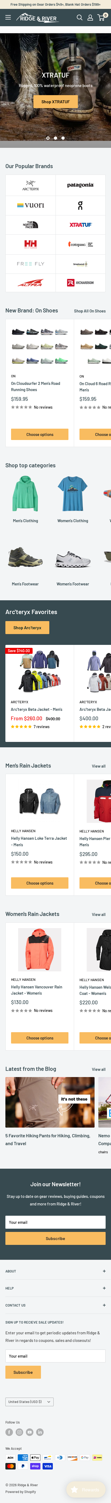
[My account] (90, 18)
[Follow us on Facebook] (9, 1432)
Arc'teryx (19, 702)
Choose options (39, 434)
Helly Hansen (23, 831)
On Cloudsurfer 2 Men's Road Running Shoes (35, 386)
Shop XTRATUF (55, 101)
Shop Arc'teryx (27, 627)
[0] (101, 17)
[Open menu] (8, 17)
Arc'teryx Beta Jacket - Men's (36, 709)
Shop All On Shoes (90, 310)
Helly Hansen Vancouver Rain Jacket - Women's (36, 989)
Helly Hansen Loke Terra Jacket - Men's (39, 841)
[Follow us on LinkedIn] (40, 1432)
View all (99, 766)
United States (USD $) (24, 1401)
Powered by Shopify (20, 1491)
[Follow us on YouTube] (29, 1432)
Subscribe (55, 1238)
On (13, 376)
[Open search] (80, 18)
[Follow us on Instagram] (19, 1432)
